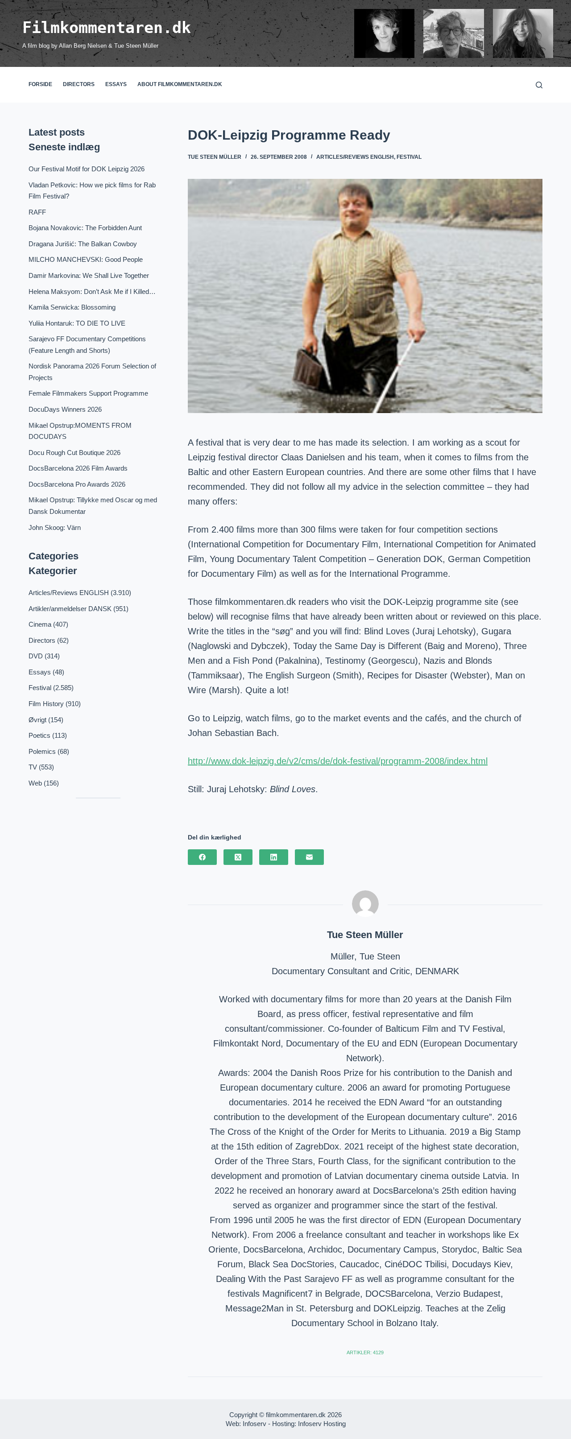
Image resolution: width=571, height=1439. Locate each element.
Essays (116, 84)
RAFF (37, 212)
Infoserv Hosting (322, 1423)
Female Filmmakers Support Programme (88, 393)
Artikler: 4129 (365, 1352)
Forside (40, 84)
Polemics (42, 751)
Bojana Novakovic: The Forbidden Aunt (85, 228)
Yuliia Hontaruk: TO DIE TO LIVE (77, 323)
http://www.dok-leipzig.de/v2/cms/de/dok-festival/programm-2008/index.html (338, 761)
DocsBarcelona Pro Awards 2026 (77, 484)
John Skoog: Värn (55, 527)
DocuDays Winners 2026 (65, 409)
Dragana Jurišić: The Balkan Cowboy (83, 244)
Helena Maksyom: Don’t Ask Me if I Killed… (92, 291)
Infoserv (254, 1423)
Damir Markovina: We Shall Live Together (89, 275)
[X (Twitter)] (237, 857)
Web (35, 783)
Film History (46, 703)
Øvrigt (37, 720)
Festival (409, 157)
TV (33, 767)
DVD (36, 656)
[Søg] (539, 85)
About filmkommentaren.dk (179, 84)
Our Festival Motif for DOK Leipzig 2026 (87, 169)
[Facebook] (202, 857)
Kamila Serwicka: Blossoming (72, 307)
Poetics (39, 735)
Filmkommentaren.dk (106, 28)
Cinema (40, 624)
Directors (79, 84)
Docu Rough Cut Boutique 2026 (74, 452)
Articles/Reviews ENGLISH (355, 157)
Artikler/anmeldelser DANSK (70, 608)
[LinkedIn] (273, 857)
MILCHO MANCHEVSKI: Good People (86, 259)
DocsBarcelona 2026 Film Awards (78, 468)
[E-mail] (309, 857)
